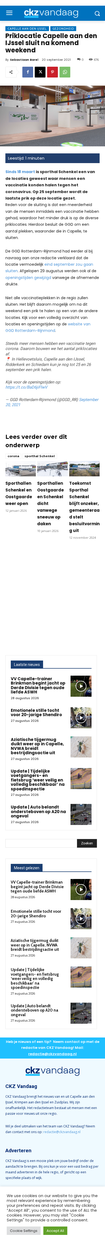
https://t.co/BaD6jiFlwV (26, 387)
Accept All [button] (55, 1230)
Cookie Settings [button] (23, 1230)
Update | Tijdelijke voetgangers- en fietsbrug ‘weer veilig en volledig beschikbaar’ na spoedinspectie (38, 780)
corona (13, 456)
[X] (40, 72)
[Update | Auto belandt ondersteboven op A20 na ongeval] (81, 814)
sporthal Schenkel (39, 456)
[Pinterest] (52, 72)
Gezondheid (63, 29)
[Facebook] (27, 72)
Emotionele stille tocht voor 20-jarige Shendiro (36, 713)
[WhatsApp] (65, 72)
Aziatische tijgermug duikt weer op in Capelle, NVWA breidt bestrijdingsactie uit (37, 746)
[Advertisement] (52, 599)
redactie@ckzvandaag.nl (61, 1132)
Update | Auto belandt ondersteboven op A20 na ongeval (38, 811)
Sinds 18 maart (20, 171)
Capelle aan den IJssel (27, 29)
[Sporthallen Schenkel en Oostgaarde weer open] (20, 468)
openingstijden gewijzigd (28, 277)
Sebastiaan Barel (24, 60)
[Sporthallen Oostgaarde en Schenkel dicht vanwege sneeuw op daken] (52, 468)
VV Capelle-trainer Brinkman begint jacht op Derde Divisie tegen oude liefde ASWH (38, 685)
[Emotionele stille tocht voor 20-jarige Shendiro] (81, 717)
